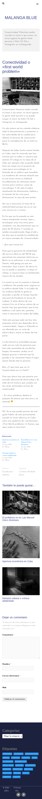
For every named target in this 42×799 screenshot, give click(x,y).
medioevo (30, 765)
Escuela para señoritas (7, 473)
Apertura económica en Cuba (17, 561)
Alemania (18, 754)
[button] (39, 2)
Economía (7, 761)
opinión (6, 769)
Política (28, 769)
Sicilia (26, 773)
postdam (7, 773)
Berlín (6, 757)
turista (16, 777)
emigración (21, 761)
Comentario (8, 635)
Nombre (6, 664)
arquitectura (32, 754)
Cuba (34, 757)
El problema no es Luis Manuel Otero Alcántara (29, 442)
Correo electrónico (11, 676)
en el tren (8, 765)
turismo (6, 777)
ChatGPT (25, 757)
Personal (17, 769)
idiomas (19, 765)
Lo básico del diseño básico (27, 473)
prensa (17, 773)
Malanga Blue (17, 789)
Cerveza (15, 757)
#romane (7, 754)
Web (4, 688)
